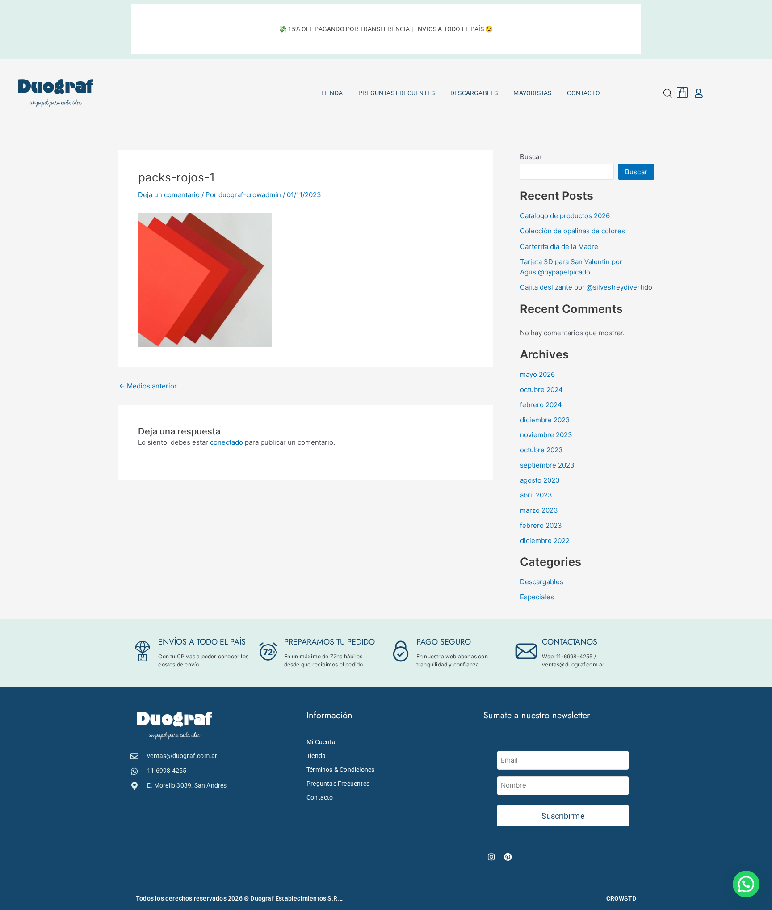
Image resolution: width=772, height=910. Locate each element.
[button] (746, 884)
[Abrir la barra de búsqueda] (667, 93)
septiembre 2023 (547, 465)
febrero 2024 (541, 404)
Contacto (583, 93)
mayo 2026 (537, 374)
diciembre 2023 (545, 420)
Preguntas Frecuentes (396, 93)
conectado (226, 442)
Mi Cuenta (321, 742)
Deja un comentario (169, 194)
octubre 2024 (541, 389)
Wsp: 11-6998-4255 (567, 656)
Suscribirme (563, 816)
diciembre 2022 (545, 540)
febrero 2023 (541, 525)
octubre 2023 (541, 450)
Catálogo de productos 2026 (565, 215)
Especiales (537, 597)
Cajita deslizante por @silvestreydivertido (586, 287)
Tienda (332, 93)
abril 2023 (536, 495)
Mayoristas (532, 93)
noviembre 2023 (546, 434)
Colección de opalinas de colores (572, 231)
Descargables (474, 93)
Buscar (531, 156)
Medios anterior (148, 386)
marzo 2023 (539, 510)
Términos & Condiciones (340, 769)
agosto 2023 (540, 480)
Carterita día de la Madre (559, 246)
